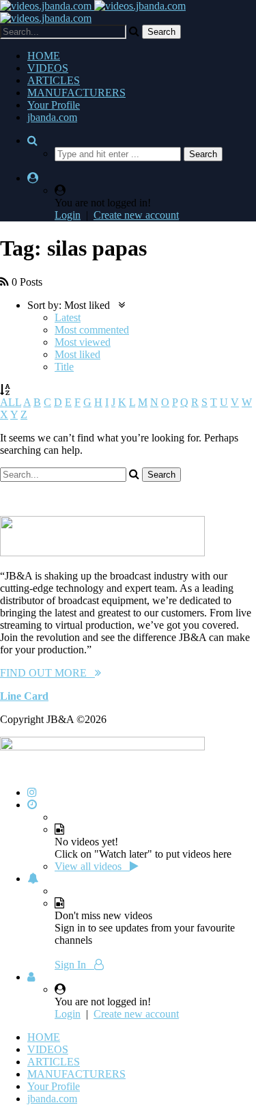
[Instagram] (32, 792)
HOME (43, 56)
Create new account (136, 215)
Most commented (92, 330)
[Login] (31, 977)
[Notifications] (32, 878)
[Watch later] (32, 805)
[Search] (32, 140)
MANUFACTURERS (76, 92)
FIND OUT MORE (47, 673)
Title (64, 366)
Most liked (77, 354)
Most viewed (83, 342)
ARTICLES (53, 80)
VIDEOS (47, 68)
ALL (10, 402)
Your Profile (53, 105)
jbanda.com (52, 117)
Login (68, 215)
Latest (68, 317)
